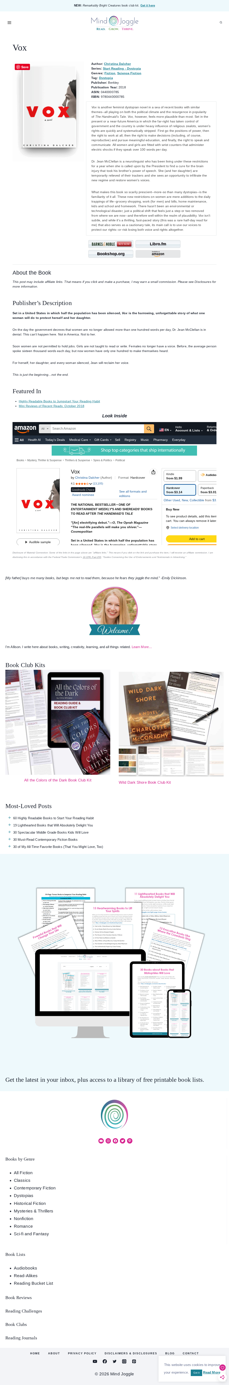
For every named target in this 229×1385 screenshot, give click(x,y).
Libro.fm (158, 244)
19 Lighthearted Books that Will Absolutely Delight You (53, 825)
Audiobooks (25, 1268)
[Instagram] (124, 1361)
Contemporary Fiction (35, 1188)
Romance (23, 1226)
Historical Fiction (30, 1203)
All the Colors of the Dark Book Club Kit (57, 780)
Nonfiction (23, 1218)
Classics (22, 1180)
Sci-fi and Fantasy (31, 1233)
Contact (191, 1353)
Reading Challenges (23, 1310)
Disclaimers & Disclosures (131, 1353)
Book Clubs (16, 1324)
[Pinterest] (134, 1361)
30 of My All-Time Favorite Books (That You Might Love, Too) (58, 847)
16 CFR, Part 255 (92, 557)
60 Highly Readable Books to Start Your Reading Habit (53, 818)
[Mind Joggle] (115, 22)
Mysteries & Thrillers (33, 1211)
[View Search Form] (221, 22)
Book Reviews (18, 1297)
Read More (211, 1372)
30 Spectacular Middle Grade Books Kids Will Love (51, 832)
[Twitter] (114, 1361)
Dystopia (106, 78)
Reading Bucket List (33, 1283)
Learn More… (142, 647)
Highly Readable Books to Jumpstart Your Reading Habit (59, 401)
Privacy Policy (82, 1353)
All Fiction (23, 1172)
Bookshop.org (111, 254)
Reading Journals (21, 1337)
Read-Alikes (26, 1275)
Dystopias (23, 1195)
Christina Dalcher (117, 64)
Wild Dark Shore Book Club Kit (145, 782)
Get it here (147, 5)
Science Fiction (129, 73)
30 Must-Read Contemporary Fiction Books (45, 839)
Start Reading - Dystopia (122, 68)
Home (35, 1353)
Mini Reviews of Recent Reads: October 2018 (51, 406)
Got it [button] (196, 1372)
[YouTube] (95, 1361)
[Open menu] (9, 22)
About (54, 1353)
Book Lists (15, 1254)
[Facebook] (104, 1361)
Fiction (109, 73)
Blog (170, 1353)
